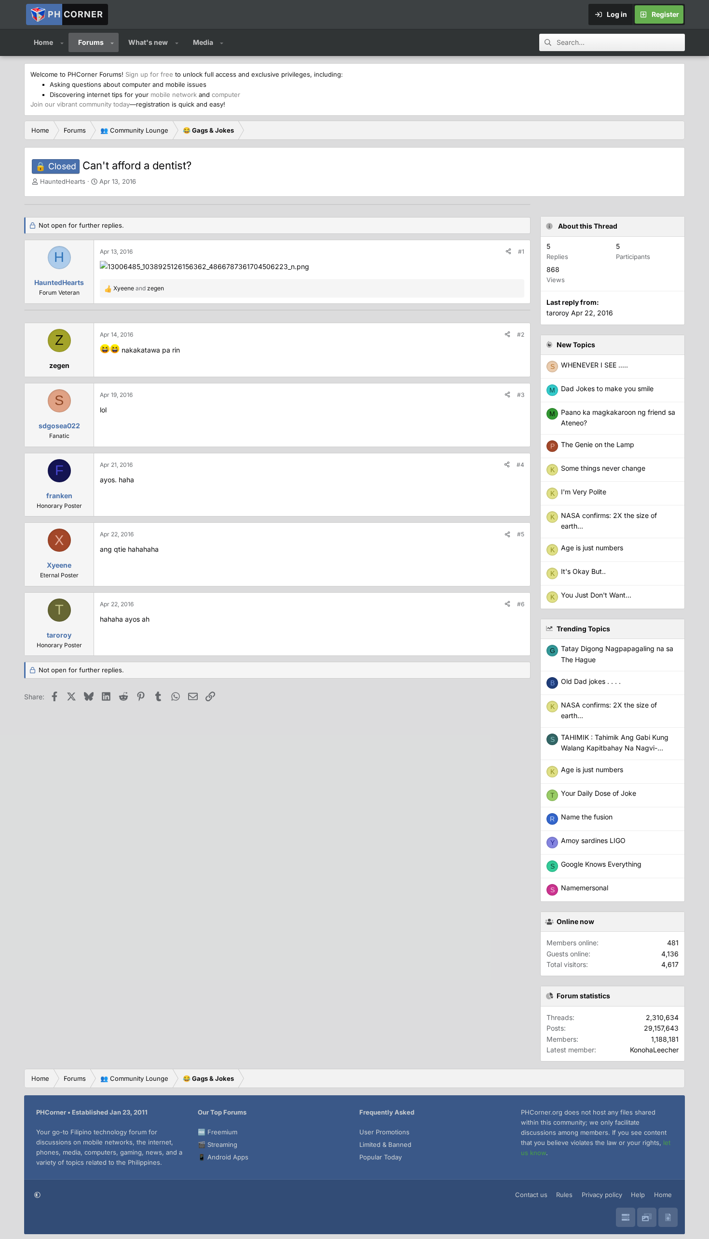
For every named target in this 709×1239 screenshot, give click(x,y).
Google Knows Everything (601, 864)
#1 (521, 251)
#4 (520, 464)
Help (638, 1194)
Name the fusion (587, 817)
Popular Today (380, 1157)
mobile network (173, 94)
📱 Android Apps (223, 1157)
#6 (520, 604)
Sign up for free (149, 74)
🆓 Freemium (217, 1132)
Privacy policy (602, 1194)
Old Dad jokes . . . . (591, 681)
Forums (91, 42)
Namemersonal (584, 888)
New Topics (576, 344)
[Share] (508, 251)
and (138, 288)
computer (226, 94)
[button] (61, 42)
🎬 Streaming (217, 1144)
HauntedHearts (62, 181)
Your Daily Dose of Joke (598, 793)
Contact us (531, 1194)
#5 (520, 534)
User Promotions (384, 1132)
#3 (520, 394)
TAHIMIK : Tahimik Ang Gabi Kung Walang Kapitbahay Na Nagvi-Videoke (614, 748)
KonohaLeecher (654, 1050)
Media (203, 42)
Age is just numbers (592, 769)
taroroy (557, 313)
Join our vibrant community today (80, 104)
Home (43, 42)
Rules (564, 1194)
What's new (148, 42)
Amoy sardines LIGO (593, 840)
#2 (520, 334)
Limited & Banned (385, 1144)
